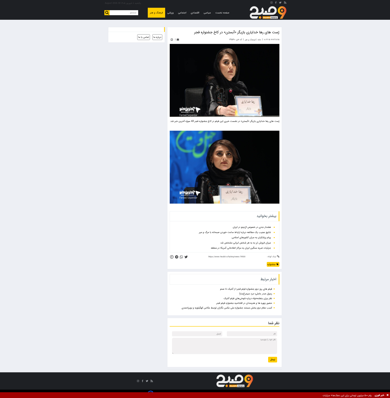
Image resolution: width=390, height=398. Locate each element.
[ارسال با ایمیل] (178, 39)
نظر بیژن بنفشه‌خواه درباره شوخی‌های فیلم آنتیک (248, 298)
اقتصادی (195, 13)
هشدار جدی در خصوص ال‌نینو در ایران (252, 227)
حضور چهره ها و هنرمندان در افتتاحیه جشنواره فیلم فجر (244, 303)
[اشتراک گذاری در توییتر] (186, 256)
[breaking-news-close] (387, 395)
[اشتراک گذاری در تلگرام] (176, 256)
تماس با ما (143, 37)
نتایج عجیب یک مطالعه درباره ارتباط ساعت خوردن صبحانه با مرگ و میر (235, 232)
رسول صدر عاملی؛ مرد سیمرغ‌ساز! (255, 294)
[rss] (285, 3)
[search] (107, 12)
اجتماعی (182, 13)
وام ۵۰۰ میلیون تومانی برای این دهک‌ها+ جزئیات (347, 395)
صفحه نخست (222, 13)
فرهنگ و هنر (156, 13)
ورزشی (170, 13)
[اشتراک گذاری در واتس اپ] (181, 257)
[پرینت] (172, 39)
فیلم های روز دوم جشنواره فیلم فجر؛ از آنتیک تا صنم (246, 289)
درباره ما (157, 37)
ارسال (272, 359)
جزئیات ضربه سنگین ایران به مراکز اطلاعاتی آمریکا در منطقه (241, 248)
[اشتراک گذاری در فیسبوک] (172, 257)
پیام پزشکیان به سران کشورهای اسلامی (251, 237)
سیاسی (207, 13)
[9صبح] (268, 12)
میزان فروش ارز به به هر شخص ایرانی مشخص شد (245, 243)
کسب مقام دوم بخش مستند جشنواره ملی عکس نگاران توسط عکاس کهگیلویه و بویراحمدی (227, 308)
